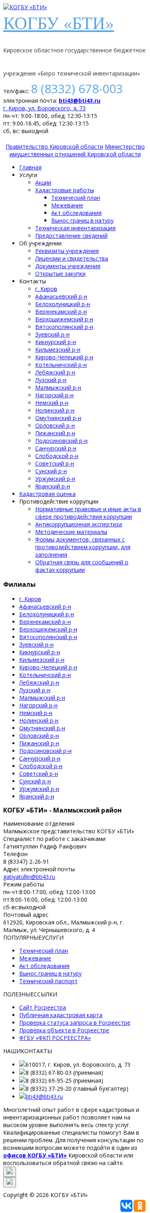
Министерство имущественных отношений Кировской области (77, 150)
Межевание (67, 205)
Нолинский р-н (54, 410)
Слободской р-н (56, 456)
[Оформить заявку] (9, 1182)
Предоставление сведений (71, 235)
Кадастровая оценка (47, 494)
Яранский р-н (52, 486)
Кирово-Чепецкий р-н (64, 357)
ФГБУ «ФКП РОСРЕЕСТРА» (55, 1038)
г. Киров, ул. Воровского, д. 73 (44, 108)
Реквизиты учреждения (67, 251)
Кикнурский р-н (55, 342)
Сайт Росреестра (42, 1007)
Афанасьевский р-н (61, 296)
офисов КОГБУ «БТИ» (35, 1155)
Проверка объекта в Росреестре (64, 1030)
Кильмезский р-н (57, 349)
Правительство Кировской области (54, 146)
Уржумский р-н (55, 478)
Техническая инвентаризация (75, 228)
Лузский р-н (50, 380)
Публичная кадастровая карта (60, 1015)
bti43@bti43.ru (79, 100)
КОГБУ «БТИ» (58, 22)
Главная (30, 167)
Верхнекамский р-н (61, 311)
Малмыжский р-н (58, 387)
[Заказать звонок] (9, 1172)
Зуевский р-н (52, 334)
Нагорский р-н (54, 395)
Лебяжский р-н (55, 372)
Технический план (75, 197)
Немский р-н (51, 402)
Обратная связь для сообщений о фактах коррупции (81, 566)
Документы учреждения (67, 266)
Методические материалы (71, 532)
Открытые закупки (60, 273)
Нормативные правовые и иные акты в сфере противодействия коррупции (88, 512)
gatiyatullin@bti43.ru (29, 876)
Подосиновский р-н (61, 440)
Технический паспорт (48, 981)
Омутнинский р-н (58, 418)
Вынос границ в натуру (82, 220)
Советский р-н (54, 463)
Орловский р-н (55, 425)
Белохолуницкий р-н (62, 304)
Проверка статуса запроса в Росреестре (74, 1022)
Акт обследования (76, 213)
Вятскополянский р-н (64, 327)
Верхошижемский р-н (64, 319)
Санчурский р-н (55, 448)
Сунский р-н (51, 471)
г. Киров (46, 289)
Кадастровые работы (64, 190)
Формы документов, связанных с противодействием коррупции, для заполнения (82, 547)
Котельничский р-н (61, 364)
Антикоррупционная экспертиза (78, 524)
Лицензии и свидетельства (71, 258)
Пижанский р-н (55, 433)
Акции (43, 182)
